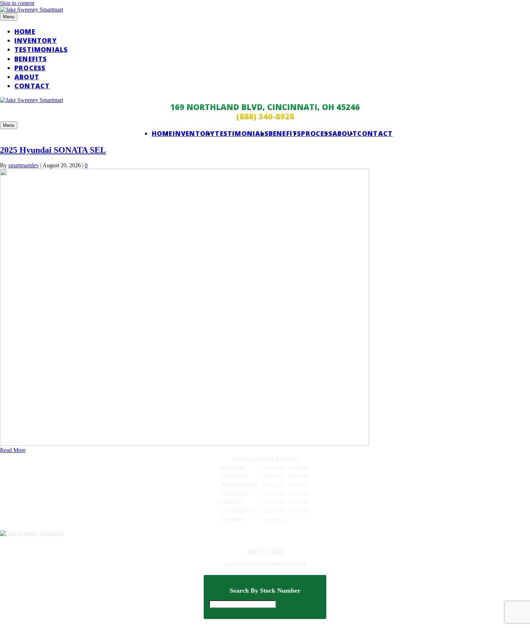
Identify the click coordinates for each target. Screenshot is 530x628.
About (26, 76)
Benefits (30, 58)
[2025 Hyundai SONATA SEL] (184, 444)
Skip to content (17, 3)
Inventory (35, 40)
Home (24, 31)
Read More (13, 450)
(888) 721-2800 (265, 551)
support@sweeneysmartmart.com (265, 563)
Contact (32, 85)
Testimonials (41, 49)
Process (29, 67)
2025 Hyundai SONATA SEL (53, 150)
